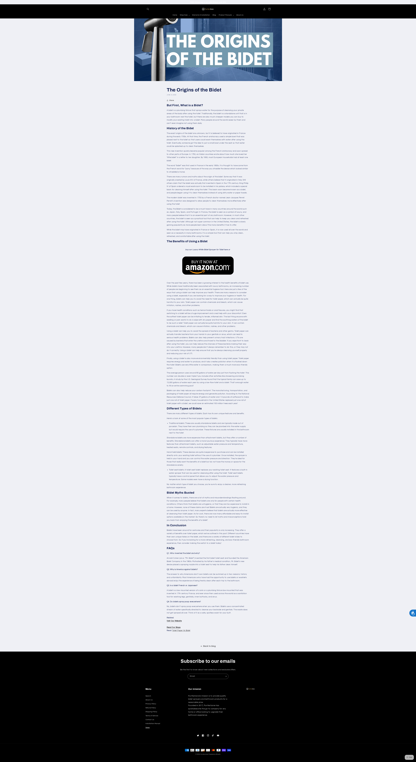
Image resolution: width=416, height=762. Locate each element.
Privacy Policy (150, 704)
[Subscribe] (225, 676)
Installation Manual (152, 723)
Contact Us (149, 719)
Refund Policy (150, 708)
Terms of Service (151, 716)
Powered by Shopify (214, 754)
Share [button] (171, 100)
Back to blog (209, 646)
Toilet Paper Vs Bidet (181, 630)
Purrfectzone (204, 754)
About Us (149, 700)
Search (148, 696)
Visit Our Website (174, 621)
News (147, 727)
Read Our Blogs (174, 627)
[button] (147, 9)
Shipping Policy (151, 712)
